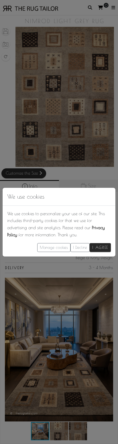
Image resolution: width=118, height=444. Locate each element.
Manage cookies (54, 247)
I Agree (100, 247)
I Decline (80, 247)
